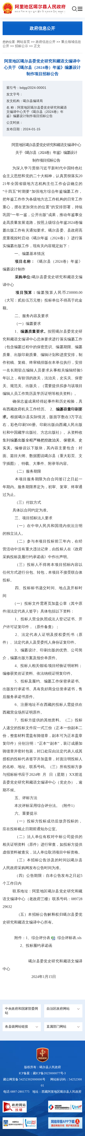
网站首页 (23, 42)
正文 (37, 46)
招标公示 (21, 46)
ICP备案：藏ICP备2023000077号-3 (42, 1073)
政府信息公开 (45, 42)
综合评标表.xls (69, 938)
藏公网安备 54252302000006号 (24, 1079)
